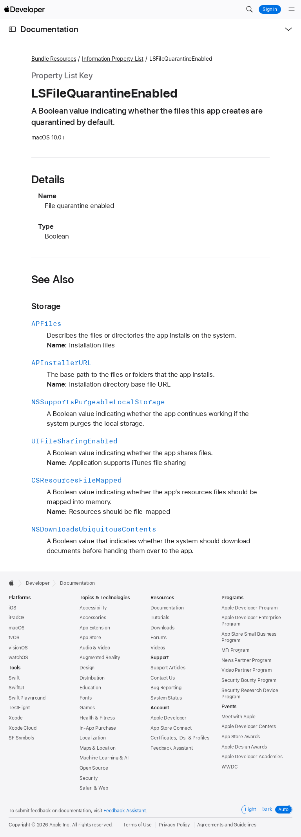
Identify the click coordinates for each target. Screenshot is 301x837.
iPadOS (17, 617)
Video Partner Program (246, 670)
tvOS (14, 637)
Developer (38, 583)
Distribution (92, 678)
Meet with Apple (238, 716)
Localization (93, 738)
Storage (46, 306)
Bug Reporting (165, 688)
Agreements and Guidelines (226, 825)
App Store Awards (240, 736)
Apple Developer (168, 718)
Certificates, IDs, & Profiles (179, 738)
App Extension (95, 628)
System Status (165, 698)
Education (90, 688)
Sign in (270, 9)
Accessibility (93, 608)
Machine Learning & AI (104, 758)
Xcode (15, 718)
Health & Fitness (97, 718)
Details (48, 179)
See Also (52, 279)
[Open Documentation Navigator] (12, 29)
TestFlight (19, 707)
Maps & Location (98, 748)
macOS (16, 628)
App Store (90, 637)
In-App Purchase (98, 728)
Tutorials (159, 617)
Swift (14, 678)
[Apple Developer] (24, 9)
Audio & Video (95, 648)
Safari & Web (94, 788)
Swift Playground (27, 698)
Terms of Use (137, 825)
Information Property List (112, 59)
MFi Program (235, 650)
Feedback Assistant (171, 748)
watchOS (18, 657)
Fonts (85, 698)
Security (89, 778)
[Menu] (291, 9)
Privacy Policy (174, 825)
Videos (157, 648)
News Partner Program (246, 660)
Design (87, 668)
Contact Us (162, 678)
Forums (158, 637)
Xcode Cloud (22, 728)
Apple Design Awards (244, 747)
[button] (249, 9)
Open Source (94, 768)
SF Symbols (21, 738)
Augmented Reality (100, 657)
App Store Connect (171, 728)
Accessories (93, 617)
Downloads (162, 628)
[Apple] (13, 582)
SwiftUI (16, 688)
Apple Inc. (60, 825)
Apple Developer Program (249, 608)
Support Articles (167, 668)
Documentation (49, 29)
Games (87, 707)
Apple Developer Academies (252, 756)
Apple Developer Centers (248, 726)
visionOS (18, 648)
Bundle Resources (53, 59)
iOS (12, 608)
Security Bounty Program (248, 680)
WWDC (229, 767)
